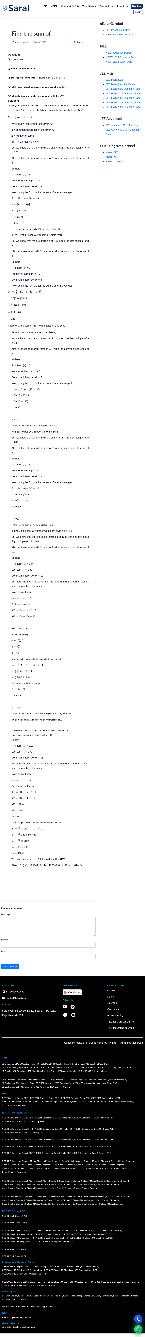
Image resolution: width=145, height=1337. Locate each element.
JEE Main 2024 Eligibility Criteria (42, 1071)
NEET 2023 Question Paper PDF (44, 1098)
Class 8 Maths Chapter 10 (14, 1204)
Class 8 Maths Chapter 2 (70, 1197)
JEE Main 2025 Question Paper (123, 88)
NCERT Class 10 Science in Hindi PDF (19, 1234)
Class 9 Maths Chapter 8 (84, 1185)
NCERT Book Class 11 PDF (14, 1223)
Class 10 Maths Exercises (14, 1172)
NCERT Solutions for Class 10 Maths (19, 1161)
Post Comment (10, 966)
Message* (6, 914)
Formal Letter (22, 1306)
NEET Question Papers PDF (15, 1098)
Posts (110, 996)
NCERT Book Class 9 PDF (14, 1250)
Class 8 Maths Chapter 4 (117, 1197)
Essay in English (9, 1296)
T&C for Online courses (120, 1027)
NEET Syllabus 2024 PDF (75, 1102)
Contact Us (106, 6)
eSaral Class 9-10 (116, 161)
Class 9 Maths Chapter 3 (94, 1181)
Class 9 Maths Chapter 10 (14, 1188)
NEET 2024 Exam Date (119, 61)
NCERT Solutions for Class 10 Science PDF (94, 1140)
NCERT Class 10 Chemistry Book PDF (94, 1238)
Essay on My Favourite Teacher (48, 1296)
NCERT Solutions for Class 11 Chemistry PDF (23, 1133)
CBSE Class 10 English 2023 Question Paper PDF (117, 1282)
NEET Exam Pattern (97, 1102)
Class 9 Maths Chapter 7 (60, 1185)
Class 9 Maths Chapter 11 (38, 1188)
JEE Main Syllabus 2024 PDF (117, 1067)
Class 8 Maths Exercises (112, 1204)
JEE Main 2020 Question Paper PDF (52, 1067)
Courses (112, 1003)
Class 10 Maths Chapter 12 (66, 1168)
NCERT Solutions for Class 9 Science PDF (91, 1146)
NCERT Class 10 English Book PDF (44, 1231)
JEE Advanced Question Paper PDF (33, 1080)
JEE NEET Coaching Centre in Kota (18, 1327)
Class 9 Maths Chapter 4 (117, 1181)
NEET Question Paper (118, 52)
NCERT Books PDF (13, 1211)
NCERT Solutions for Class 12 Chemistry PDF (23, 1121)
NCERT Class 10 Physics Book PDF (18, 1238)
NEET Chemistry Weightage (120, 1102)
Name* (4, 939)
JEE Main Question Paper (120, 84)
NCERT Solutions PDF (15, 1112)
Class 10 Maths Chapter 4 (122, 1161)
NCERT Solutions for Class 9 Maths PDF (52, 1146)
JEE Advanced (8, 1080)
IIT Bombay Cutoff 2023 (69, 1071)
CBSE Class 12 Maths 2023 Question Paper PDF (76, 1266)
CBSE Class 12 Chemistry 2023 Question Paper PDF (73, 1270)
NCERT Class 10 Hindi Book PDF (77, 1231)
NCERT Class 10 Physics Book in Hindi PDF (56, 1238)
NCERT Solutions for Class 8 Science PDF (91, 1153)
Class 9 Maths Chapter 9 (107, 1185)
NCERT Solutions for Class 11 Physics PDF (93, 1129)
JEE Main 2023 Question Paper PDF (57, 1064)
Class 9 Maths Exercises (87, 1188)
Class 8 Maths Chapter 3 (94, 1197)
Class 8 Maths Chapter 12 (63, 1204)
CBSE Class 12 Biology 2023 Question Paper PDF (25, 1274)
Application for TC (50, 1306)
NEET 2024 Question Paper (121, 57)
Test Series (89, 6)
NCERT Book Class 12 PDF (14, 1216)
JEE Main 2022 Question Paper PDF (91, 1064)
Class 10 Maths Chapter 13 (91, 1168)
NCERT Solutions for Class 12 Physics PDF (94, 1118)
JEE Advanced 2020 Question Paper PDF (59, 1083)
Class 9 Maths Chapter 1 (47, 1181)
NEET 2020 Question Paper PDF (17, 1102)
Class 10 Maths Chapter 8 (88, 1165)
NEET (54, 6)
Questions (113, 1009)
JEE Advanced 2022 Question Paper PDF (107, 1080)
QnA (5, 1312)
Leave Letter (35, 1306)
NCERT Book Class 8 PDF (14, 1256)
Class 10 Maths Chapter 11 (40, 1168)
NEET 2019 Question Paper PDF (48, 1102)
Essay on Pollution (103, 1296)
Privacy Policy (115, 1015)
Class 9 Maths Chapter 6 (37, 1185)
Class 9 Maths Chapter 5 (13, 1185)
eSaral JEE (112, 152)
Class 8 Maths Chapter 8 (84, 1200)
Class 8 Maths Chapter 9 (107, 1200)
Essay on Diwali (25, 1296)
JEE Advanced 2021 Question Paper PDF (21, 1083)
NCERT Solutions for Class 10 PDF (18, 1140)
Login (138, 12)
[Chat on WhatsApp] (138, 1329)
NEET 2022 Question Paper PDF (74, 1098)
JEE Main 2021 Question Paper (123, 107)
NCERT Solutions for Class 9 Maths (18, 1181)
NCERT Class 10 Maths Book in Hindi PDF (90, 1234)
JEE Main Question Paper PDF (26, 1064)
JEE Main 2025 (114, 79)
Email (4, 951)
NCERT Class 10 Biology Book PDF (18, 1241)
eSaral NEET (113, 156)
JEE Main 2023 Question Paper (123, 98)
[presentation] (20, 117)
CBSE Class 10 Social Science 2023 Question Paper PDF (28, 1285)
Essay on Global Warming (14, 1299)
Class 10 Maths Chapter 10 (14, 1168)
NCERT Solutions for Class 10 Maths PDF (54, 1140)
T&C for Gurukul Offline (120, 1021)
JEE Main (6, 1064)
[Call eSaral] (138, 1319)
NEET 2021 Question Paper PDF (105, 1098)
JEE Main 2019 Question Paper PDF (86, 1067)
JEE (44, 6)
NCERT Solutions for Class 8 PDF (17, 1153)
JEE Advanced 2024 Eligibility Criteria (53, 1087)
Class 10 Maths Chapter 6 (38, 1165)
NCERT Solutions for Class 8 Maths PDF (52, 1153)
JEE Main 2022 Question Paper (123, 102)
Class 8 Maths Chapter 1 (47, 1197)
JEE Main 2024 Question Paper (123, 93)
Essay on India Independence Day (78, 1296)
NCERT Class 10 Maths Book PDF (54, 1234)
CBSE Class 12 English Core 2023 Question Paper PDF (27, 1266)
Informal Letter (8, 1306)
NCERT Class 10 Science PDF (107, 1231)
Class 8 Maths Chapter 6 (37, 1200)
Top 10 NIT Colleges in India (94, 1071)
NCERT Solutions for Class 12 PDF (18, 1118)
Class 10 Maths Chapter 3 (98, 1161)
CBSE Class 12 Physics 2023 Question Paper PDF (25, 1270)
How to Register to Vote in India (16, 1318)
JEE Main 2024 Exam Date (14, 1071)
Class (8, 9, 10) (70, 6)
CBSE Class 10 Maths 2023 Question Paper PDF (24, 1282)
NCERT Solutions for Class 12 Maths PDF (54, 1118)
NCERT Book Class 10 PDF (14, 1231)
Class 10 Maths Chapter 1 (48, 1161)
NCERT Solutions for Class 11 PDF (18, 1129)
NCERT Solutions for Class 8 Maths (18, 1197)
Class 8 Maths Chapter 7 (60, 1200)
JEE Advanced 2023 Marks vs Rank (18, 1087)
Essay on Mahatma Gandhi (125, 1296)
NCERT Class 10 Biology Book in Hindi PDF (56, 1241)
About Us (122, 6)
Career (111, 990)
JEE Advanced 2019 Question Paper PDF (98, 1083)
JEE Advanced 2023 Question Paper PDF (69, 1080)
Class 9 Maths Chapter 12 (63, 1188)
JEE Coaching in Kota (118, 30)
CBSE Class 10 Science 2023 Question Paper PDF (71, 1282)
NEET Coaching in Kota (119, 34)
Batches (136, 6)
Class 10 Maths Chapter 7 (63, 1165)
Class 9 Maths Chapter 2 (70, 1181)
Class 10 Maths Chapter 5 (14, 1165)
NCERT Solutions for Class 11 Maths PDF (54, 1129)
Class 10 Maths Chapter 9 (112, 1165)
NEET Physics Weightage (13, 1105)
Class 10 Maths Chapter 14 (117, 1168)
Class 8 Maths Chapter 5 (13, 1200)
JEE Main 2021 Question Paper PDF (18, 1067)
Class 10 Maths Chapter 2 (73, 1161)
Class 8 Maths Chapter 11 (38, 1204)
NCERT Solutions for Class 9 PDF (17, 1146)
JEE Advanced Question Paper (123, 125)
